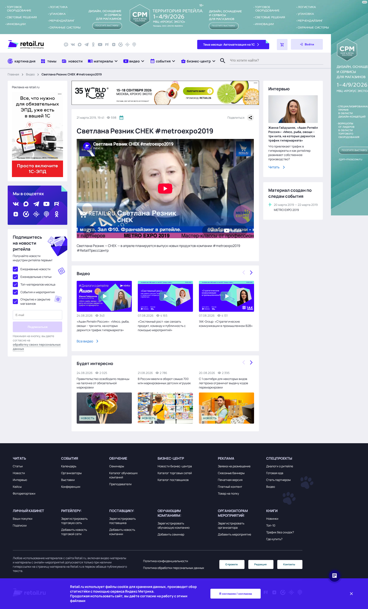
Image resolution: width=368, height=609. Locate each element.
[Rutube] (107, 44)
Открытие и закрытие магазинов (35, 301)
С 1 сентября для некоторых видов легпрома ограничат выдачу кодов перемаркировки (223, 383)
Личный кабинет (28, 510)
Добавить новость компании (122, 532)
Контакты (289, 564)
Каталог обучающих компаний (123, 475)
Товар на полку (228, 493)
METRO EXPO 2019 (286, 210)
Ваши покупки (22, 519)
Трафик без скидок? (280, 532)
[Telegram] (86, 44)
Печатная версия (230, 480)
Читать (274, 167)
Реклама (226, 458)
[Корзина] (282, 44)
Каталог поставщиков (173, 480)
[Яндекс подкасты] (120, 44)
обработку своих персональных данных (37, 346)
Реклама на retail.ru (25, 87)
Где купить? (274, 539)
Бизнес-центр (171, 458)
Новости (19, 473)
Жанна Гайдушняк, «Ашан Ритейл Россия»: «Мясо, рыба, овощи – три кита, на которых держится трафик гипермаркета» (293, 134)
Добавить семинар (171, 534)
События (69, 458)
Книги (271, 510)
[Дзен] (114, 44)
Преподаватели (120, 484)
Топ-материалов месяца (37, 284)
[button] (103, 61)
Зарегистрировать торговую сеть (74, 521)
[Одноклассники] (93, 44)
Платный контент (230, 487)
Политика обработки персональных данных (173, 568)
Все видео (85, 341)
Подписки (20, 525)
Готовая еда (274, 473)
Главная (13, 74)
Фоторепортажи (24, 493)
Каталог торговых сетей (175, 473)
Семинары (116, 466)
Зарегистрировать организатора (231, 525)
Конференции (70, 487)
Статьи (18, 466)
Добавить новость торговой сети (74, 532)
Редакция (260, 564)
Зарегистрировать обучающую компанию (174, 525)
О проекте (231, 564)
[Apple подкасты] (134, 44)
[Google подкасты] (127, 44)
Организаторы (71, 473)
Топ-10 (270, 525)
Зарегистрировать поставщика (122, 521)
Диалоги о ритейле (279, 466)
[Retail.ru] (32, 44)
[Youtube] (100, 44)
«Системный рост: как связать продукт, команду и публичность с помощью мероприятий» (162, 325)
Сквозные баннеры (231, 473)
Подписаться (37, 327)
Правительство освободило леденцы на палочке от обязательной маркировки (103, 383)
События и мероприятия (37, 292)
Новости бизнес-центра (175, 466)
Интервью (20, 480)
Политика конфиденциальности (165, 561)
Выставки (68, 480)
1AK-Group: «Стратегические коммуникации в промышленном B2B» (226, 323)
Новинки (272, 519)
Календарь (68, 466)
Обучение (118, 458)
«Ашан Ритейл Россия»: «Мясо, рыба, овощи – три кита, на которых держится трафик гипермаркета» (103, 325)
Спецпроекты (279, 458)
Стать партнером (278, 480)
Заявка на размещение (234, 466)
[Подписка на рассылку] (66, 44)
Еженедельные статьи (36, 277)
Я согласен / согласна (235, 593)
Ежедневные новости (35, 269)
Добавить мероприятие (234, 534)
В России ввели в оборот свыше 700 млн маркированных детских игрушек (164, 381)
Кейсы (17, 487)
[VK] (73, 44)
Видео (30, 74)
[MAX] (80, 44)
